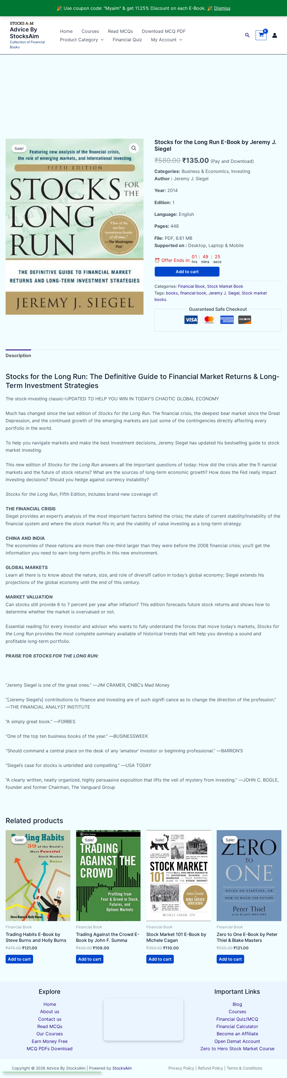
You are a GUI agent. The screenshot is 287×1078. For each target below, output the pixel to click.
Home (66, 31)
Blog (237, 1004)
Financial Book (191, 286)
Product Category (79, 39)
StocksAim (121, 1068)
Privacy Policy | (182, 1068)
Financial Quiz (127, 39)
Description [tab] (18, 355)
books (172, 293)
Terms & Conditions (244, 1068)
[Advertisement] (143, 96)
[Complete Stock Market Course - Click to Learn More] (144, 1020)
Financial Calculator (237, 1026)
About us (49, 1011)
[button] (101, 39)
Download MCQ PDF (164, 31)
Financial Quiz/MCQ (237, 1019)
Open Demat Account (237, 1041)
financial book (193, 293)
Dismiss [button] (222, 8)
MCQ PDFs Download (50, 1048)
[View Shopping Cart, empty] (261, 35)
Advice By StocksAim (24, 33)
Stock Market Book (225, 286)
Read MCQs (120, 31)
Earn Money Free (50, 1041)
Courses (90, 31)
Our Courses (49, 1033)
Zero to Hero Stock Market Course (237, 1048)
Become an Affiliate (237, 1033)
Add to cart (187, 271)
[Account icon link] (274, 35)
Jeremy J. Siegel (224, 293)
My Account (164, 39)
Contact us (49, 1019)
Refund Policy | (212, 1068)
